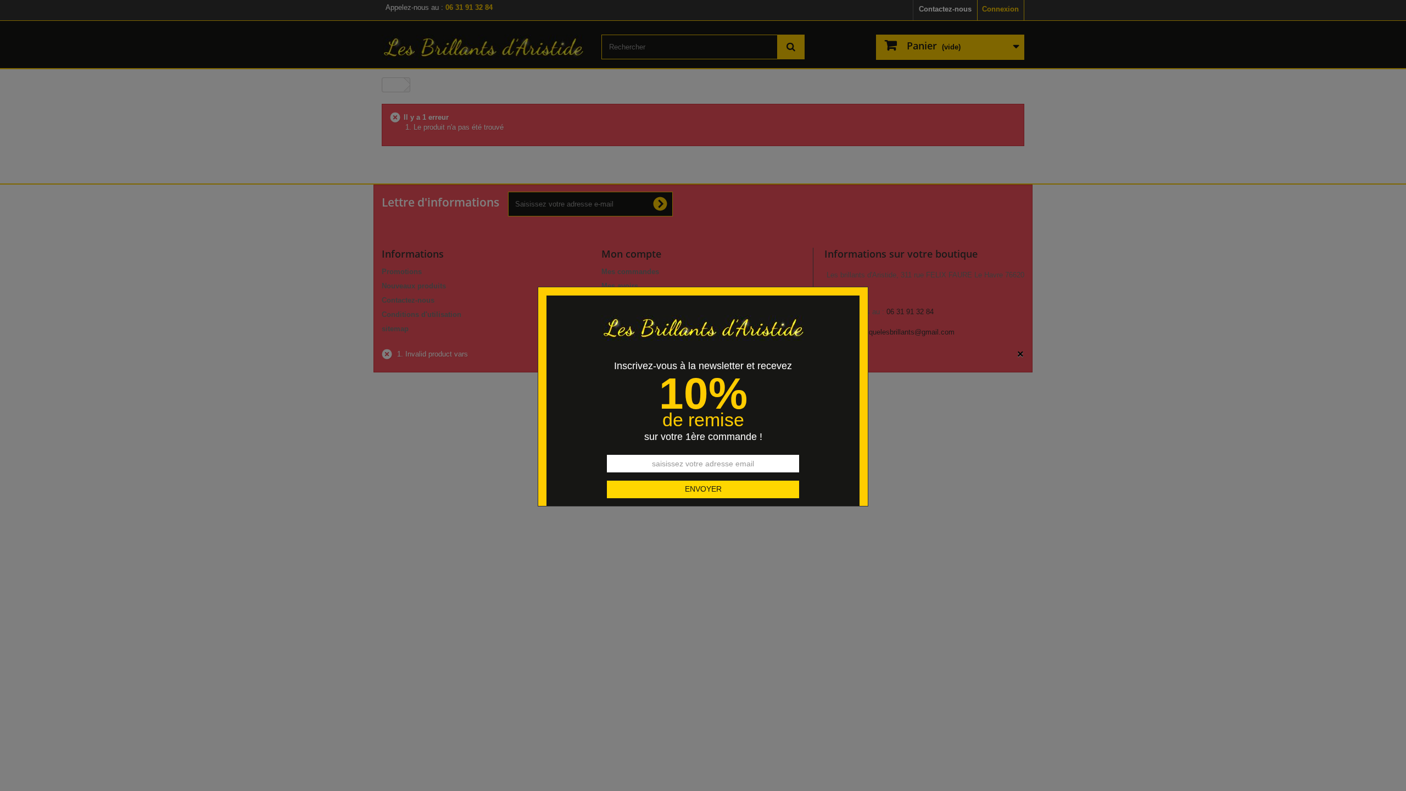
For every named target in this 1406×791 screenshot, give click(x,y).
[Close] (864, 281)
